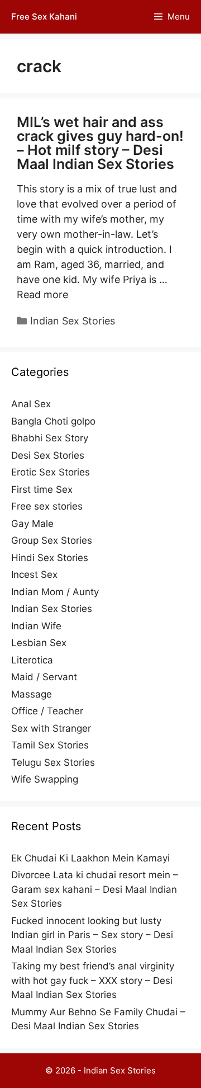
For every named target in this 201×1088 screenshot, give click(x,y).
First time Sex (42, 489)
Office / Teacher (47, 711)
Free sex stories (47, 506)
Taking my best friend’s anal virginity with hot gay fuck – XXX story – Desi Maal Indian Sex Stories (92, 980)
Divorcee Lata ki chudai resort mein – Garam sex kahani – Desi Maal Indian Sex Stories (94, 889)
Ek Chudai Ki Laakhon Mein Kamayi (90, 858)
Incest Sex (34, 574)
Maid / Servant (44, 676)
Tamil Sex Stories (50, 745)
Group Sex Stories (51, 540)
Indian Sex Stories (72, 321)
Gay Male (32, 523)
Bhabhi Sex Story (49, 438)
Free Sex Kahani (44, 16)
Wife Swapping (44, 779)
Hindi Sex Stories (49, 557)
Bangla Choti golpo (53, 421)
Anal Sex (31, 403)
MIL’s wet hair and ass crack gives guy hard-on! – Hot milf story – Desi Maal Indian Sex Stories (100, 143)
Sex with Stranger (51, 728)
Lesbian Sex (38, 642)
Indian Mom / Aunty (55, 591)
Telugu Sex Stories (53, 762)
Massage (31, 694)
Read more (42, 294)
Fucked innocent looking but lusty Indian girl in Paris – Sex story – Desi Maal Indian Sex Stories (92, 935)
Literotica (32, 660)
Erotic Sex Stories (50, 472)
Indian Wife (36, 626)
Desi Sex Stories (47, 455)
